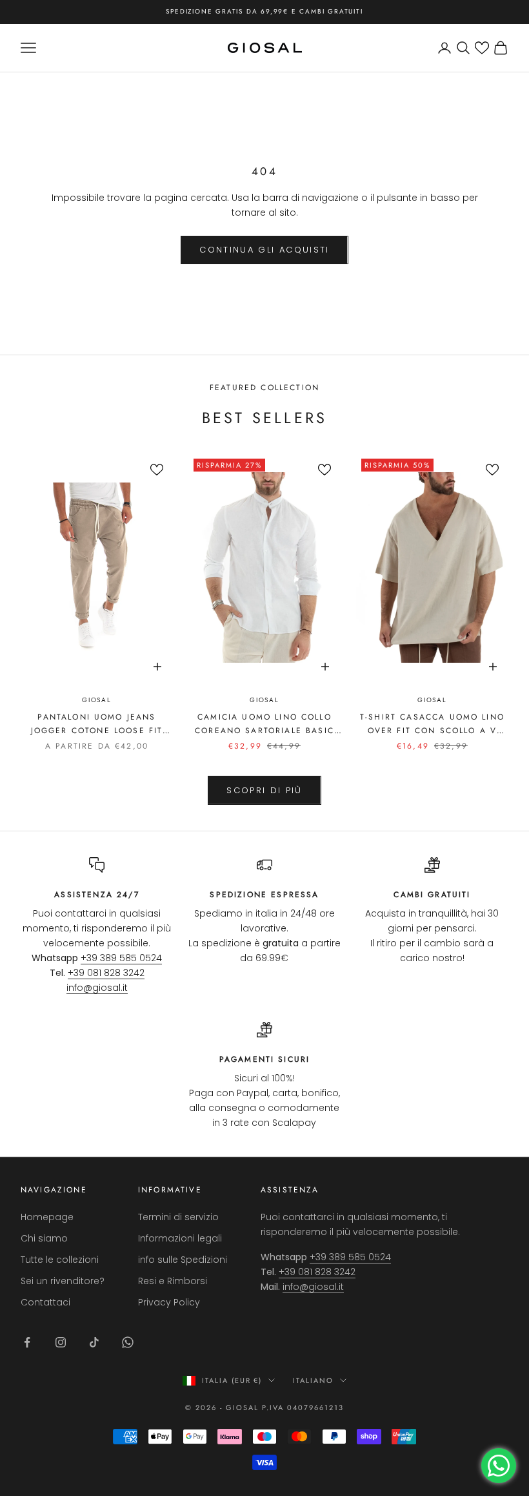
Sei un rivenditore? (63, 1280)
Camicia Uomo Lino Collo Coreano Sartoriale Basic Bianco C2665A (264, 724)
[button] (482, 48)
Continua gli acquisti (264, 250)
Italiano (313, 1380)
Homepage (47, 1216)
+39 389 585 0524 (121, 957)
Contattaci (45, 1302)
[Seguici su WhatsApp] (127, 1342)
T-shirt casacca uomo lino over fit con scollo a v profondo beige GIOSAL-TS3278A (432, 724)
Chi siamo (44, 1238)
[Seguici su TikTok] (94, 1342)
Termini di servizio (178, 1216)
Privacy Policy (169, 1302)
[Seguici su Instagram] (60, 1342)
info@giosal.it (97, 987)
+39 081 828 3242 (106, 972)
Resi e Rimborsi (172, 1280)
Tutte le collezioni (60, 1259)
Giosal (97, 700)
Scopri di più (264, 790)
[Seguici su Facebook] (27, 1342)
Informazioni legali (180, 1238)
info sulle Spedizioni (182, 1259)
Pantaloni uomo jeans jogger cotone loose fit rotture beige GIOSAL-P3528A (97, 724)
